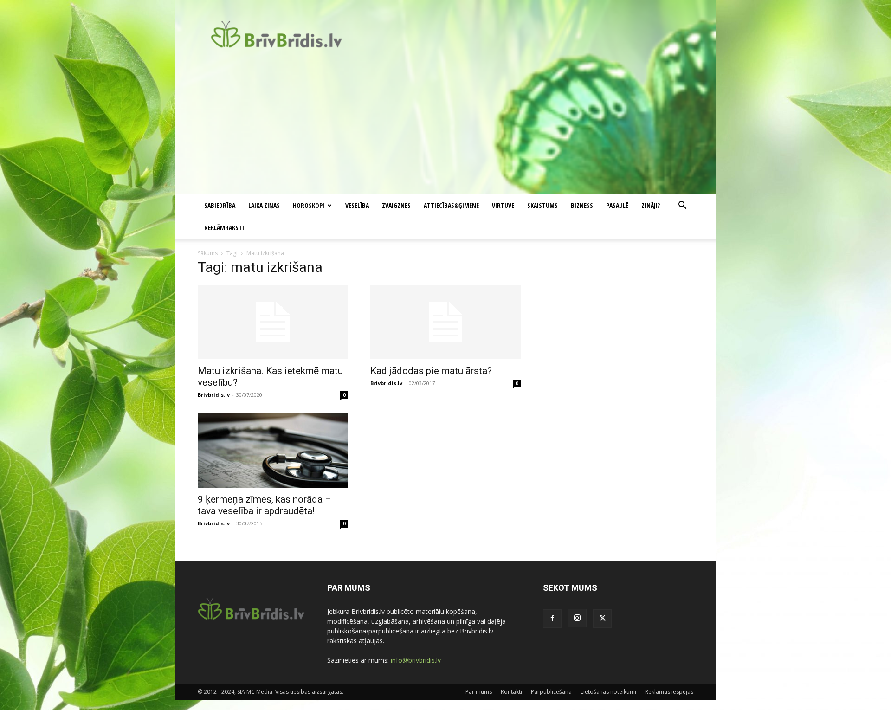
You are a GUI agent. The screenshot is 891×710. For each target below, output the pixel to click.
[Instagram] (577, 618)
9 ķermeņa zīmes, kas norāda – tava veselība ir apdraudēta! (264, 505)
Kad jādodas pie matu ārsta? (431, 370)
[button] (682, 206)
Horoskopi (308, 205)
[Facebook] (552, 618)
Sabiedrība (219, 205)
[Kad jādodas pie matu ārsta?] (445, 322)
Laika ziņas (264, 205)
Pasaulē (617, 205)
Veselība (357, 205)
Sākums (208, 253)
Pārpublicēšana (551, 692)
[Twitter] (602, 618)
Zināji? (650, 205)
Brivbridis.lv (214, 394)
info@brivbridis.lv (416, 660)
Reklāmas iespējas (669, 692)
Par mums (478, 692)
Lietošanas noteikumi (608, 692)
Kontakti (511, 692)
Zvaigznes (396, 205)
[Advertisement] (445, 125)
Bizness (582, 205)
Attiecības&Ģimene (451, 205)
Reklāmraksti (224, 227)
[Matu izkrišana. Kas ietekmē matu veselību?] (273, 322)
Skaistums (542, 205)
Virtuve (503, 205)
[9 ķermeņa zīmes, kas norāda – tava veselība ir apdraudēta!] (273, 450)
